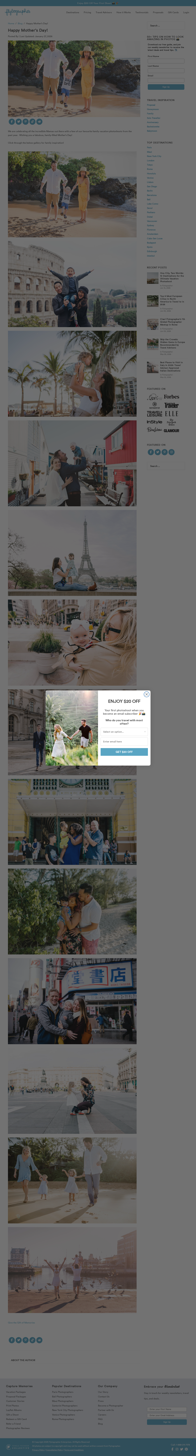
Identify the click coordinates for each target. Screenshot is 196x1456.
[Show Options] (145, 732)
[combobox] (123, 732)
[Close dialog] (146, 694)
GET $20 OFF (124, 752)
